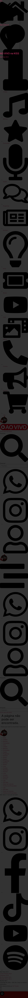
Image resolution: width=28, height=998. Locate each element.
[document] (14, 499)
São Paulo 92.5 (4, 57)
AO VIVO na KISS (9, 53)
